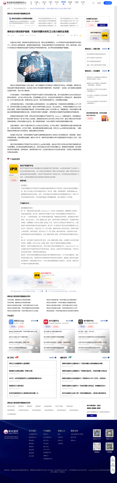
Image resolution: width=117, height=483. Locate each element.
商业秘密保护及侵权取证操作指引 (96, 54)
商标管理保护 (11, 410)
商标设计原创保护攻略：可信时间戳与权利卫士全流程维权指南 (23, 311)
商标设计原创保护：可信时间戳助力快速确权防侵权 (61, 302)
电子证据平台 (47, 437)
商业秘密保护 (48, 406)
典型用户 (31, 446)
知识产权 (46, 440)
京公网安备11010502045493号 (78, 470)
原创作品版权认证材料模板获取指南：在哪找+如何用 (48, 21)
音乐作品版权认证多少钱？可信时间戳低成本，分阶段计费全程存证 (70, 21)
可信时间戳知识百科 (20, 8)
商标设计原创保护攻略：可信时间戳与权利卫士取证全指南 (23, 331)
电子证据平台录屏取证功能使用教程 (54, 337)
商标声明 (31, 449)
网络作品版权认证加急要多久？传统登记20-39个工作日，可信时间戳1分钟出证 (70, 23)
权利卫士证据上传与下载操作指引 (18, 337)
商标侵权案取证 (49, 410)
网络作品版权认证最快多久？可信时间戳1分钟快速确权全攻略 (70, 25)
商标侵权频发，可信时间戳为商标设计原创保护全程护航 (63, 311)
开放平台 (51, 3)
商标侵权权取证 (61, 410)
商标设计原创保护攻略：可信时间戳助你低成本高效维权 (23, 308)
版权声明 (31, 453)
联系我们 (31, 443)
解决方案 (44, 3)
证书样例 (77, 434)
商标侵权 (21, 406)
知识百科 (63, 3)
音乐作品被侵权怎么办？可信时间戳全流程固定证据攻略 (70, 18)
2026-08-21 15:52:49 (67, 373)
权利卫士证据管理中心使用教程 (19, 363)
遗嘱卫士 (46, 455)
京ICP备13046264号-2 (61, 470)
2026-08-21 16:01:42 (67, 366)
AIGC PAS (46, 449)
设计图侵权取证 (11, 414)
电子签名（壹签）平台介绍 (86, 331)
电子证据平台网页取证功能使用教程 (54, 347)
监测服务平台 (47, 452)
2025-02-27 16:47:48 (14, 388)
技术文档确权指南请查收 (94, 61)
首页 (31, 3)
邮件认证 (46, 446)
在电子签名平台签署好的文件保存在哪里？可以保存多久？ (93, 342)
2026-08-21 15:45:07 (67, 396)
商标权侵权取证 (73, 410)
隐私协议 (62, 472)
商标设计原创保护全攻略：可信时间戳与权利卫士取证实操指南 (63, 305)
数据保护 (29, 406)
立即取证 (60, 443)
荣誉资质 (31, 440)
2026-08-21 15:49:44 (67, 381)
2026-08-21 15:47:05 (67, 388)
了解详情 (40, 282)
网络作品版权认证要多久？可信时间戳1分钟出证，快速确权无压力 (48, 23)
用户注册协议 (54, 472)
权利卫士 (46, 434)
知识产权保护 (59, 406)
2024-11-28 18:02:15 (14, 396)
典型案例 (70, 3)
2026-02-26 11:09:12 (14, 366)
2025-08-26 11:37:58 (14, 373)
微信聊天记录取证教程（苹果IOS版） (19, 342)
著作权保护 (70, 406)
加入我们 (31, 456)
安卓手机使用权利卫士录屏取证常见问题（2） (24, 393)
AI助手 (99, 3)
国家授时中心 (33, 437)
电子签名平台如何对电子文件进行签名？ (89, 347)
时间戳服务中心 (33, 434)
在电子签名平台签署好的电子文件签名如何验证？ (92, 337)
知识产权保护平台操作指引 (94, 57)
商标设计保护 (11, 406)
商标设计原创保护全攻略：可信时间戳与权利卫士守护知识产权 (63, 308)
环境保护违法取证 (23, 410)
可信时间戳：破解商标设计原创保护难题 (18, 300)
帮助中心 (73, 440)
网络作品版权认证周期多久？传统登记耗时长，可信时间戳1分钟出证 (48, 25)
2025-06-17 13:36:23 (14, 381)
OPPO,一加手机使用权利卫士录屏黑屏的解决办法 (25, 378)
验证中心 (57, 3)
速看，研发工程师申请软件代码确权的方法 (97, 65)
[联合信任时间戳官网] (14, 3)
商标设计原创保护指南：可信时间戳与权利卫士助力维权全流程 (50, 8)
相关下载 (73, 437)
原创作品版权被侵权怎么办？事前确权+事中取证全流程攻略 (48, 18)
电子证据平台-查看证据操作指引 (53, 331)
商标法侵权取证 (36, 410)
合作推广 (76, 3)
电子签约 (46, 443)
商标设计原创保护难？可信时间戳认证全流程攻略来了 (62, 300)
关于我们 (83, 3)
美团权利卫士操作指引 (16, 386)
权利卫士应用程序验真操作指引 (18, 347)
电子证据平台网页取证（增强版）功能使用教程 (57, 342)
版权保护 (38, 406)
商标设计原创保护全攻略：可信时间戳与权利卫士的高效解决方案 (23, 305)
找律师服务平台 (47, 458)
